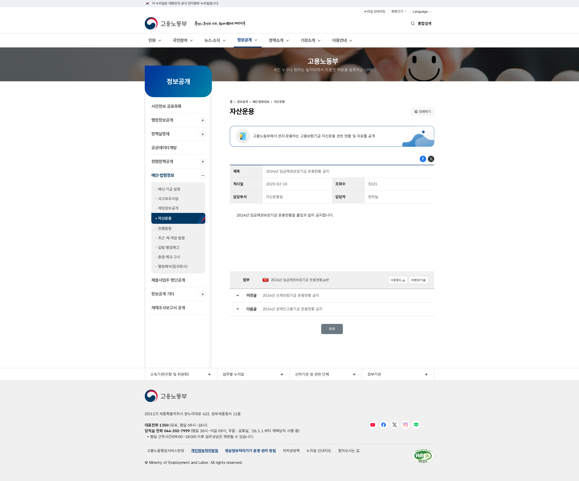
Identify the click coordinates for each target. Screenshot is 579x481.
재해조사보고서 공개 (168, 307)
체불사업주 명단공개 (168, 280)
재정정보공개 (168, 208)
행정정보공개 (162, 122)
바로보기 (416, 280)
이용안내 (339, 42)
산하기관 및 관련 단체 (312, 374)
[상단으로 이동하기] (566, 473)
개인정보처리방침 (204, 450)
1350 (163, 425)
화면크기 (397, 11)
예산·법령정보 (162, 177)
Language (420, 11)
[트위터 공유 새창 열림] (431, 158)
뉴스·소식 (212, 42)
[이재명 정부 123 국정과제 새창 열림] (217, 21)
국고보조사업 (168, 198)
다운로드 (396, 280)
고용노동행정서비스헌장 (165, 450)
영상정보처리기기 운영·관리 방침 (250, 450)
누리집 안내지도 (375, 11)
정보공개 (244, 41)
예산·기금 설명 (169, 189)
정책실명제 (160, 136)
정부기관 (374, 374)
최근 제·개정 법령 (171, 238)
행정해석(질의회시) (172, 266)
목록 (332, 329)
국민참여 (180, 42)
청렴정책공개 (162, 164)
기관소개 (307, 42)
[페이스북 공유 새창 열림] (423, 158)
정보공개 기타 (162, 296)
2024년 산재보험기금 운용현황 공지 (291, 295)
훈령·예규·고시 (169, 257)
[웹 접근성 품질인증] (423, 455)
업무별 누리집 (233, 374)
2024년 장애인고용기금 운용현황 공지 (293, 309)
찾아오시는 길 (349, 450)
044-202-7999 (177, 431)
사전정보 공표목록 (166, 106)
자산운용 (165, 218)
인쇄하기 (425, 112)
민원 (152, 42)
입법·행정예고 (168, 247)
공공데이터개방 (164, 147)
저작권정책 (291, 450)
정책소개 (276, 42)
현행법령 (165, 228)
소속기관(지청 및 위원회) (169, 374)
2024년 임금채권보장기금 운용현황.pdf (300, 280)
